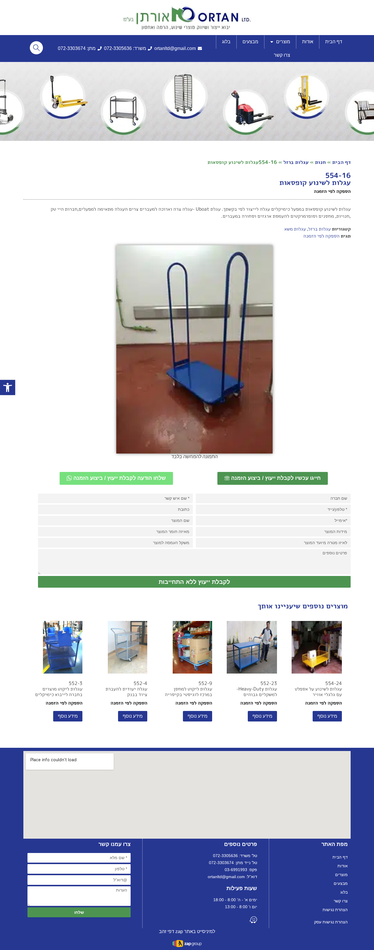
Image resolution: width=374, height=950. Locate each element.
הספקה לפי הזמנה (321, 236)
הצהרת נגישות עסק (331, 922)
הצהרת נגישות (335, 909)
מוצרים (283, 41)
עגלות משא (295, 229)
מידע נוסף (327, 716)
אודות (307, 41)
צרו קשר (282, 55)
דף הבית (333, 41)
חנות (320, 162)
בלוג (226, 41)
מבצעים (250, 41)
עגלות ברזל (296, 162)
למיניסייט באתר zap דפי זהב (187, 931)
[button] (7, 387)
